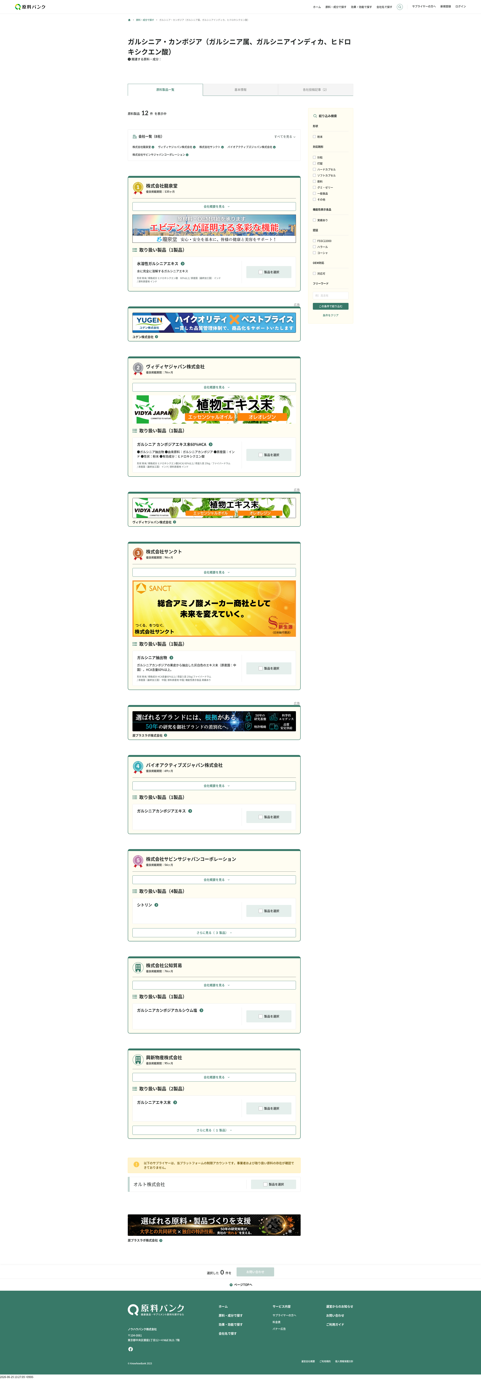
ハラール (322, 247)
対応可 (321, 273)
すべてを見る (283, 136)
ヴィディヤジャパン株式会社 (175, 147)
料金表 (277, 1322)
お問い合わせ (335, 1315)
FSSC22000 (324, 241)
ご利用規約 (325, 1361)
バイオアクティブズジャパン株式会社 (250, 147)
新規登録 (445, 6)
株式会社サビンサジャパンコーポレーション (158, 154)
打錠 (320, 163)
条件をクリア (331, 315)
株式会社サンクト (209, 147)
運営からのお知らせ (339, 1306)
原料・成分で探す (335, 7)
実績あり (322, 220)
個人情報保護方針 (344, 1361)
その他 (321, 199)
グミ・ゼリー (325, 187)
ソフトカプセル (326, 175)
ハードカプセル (326, 169)
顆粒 (320, 157)
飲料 (320, 181)
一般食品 (322, 193)
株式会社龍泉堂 (141, 147)
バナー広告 (279, 1329)
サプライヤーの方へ (424, 6)
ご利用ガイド (335, 1324)
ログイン (460, 6)
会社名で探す (384, 7)
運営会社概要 (308, 1361)
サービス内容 (282, 1306)
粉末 (320, 136)
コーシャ (322, 253)
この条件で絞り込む (331, 306)
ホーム (317, 7)
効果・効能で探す (361, 7)
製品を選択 (271, 272)
